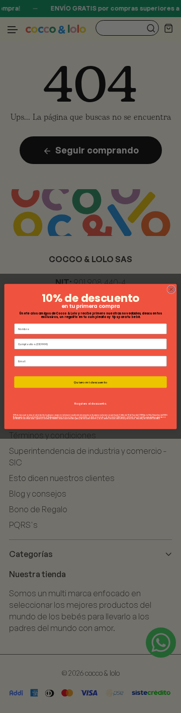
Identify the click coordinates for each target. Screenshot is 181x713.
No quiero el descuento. (90, 404)
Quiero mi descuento (90, 381)
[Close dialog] (171, 289)
